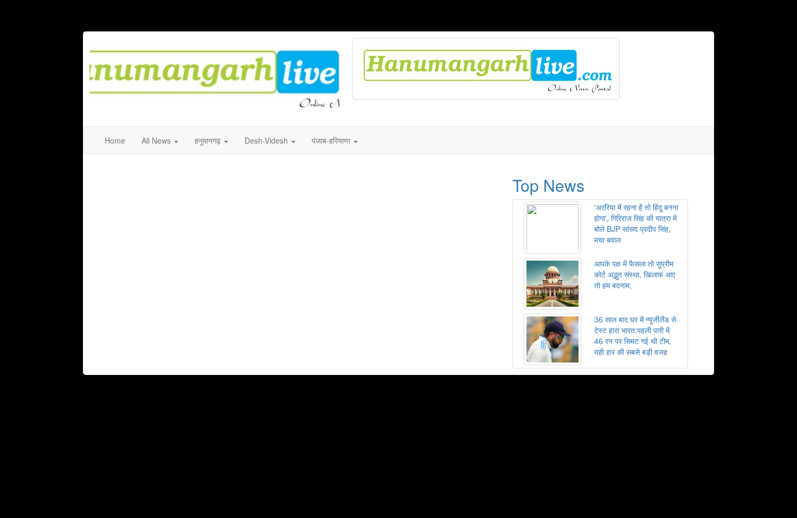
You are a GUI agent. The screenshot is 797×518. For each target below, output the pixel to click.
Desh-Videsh (267, 140)
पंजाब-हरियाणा (332, 140)
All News (157, 140)
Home (115, 140)
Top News (548, 185)
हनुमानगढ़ (209, 140)
